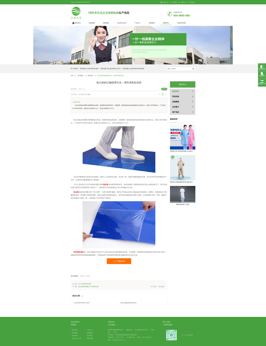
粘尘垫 (82, 276)
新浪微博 (174, 2)
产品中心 (90, 330)
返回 (163, 89)
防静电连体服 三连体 (182, 204)
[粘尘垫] (119, 172)
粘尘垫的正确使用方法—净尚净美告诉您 (110, 75)
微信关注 (165, 2)
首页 (72, 75)
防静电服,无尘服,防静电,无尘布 (110, 68)
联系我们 (90, 335)
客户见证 (175, 112)
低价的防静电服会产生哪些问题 (88, 286)
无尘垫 (88, 276)
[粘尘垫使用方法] (119, 247)
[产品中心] (119, 260)
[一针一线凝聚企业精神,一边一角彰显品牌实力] (133, 64)
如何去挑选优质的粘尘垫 (129, 303)
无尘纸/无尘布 (76, 338)
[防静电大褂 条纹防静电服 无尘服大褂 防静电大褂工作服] (182, 137)
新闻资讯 (90, 75)
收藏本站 (183, 2)
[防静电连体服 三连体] (182, 194)
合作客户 (175, 107)
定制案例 (175, 102)
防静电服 (75, 333)
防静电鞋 (75, 335)
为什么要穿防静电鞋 (84, 284)
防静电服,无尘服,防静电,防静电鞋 (133, 68)
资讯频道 (80, 75)
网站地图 (192, 2)
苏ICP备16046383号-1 (142, 330)
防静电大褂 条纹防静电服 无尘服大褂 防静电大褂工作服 (182, 151)
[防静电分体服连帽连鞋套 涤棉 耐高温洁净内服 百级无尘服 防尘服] (182, 167)
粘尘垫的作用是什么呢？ (82, 303)
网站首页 (75, 330)
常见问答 (175, 96)
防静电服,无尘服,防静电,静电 (89, 68)
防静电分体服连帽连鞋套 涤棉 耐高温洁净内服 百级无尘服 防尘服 (182, 182)
